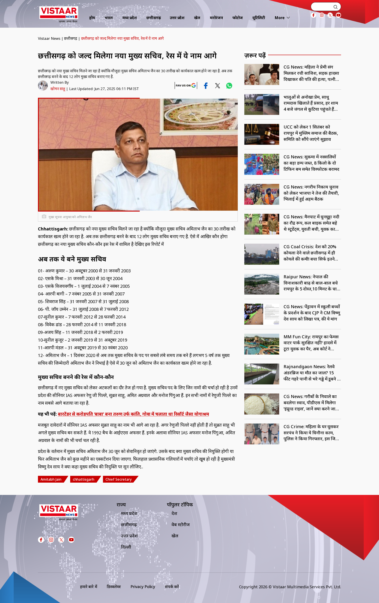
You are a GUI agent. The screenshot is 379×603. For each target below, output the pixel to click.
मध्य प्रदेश (129, 17)
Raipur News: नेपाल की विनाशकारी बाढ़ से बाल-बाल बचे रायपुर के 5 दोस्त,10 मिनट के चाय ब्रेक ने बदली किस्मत (311, 283)
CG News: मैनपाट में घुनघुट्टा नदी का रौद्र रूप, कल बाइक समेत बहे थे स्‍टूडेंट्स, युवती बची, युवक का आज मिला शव (311, 223)
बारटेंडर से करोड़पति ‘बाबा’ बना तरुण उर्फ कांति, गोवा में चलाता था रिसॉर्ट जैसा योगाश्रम (133, 414)
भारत (109, 17)
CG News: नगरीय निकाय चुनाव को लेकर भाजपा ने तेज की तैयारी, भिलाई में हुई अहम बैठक (311, 193)
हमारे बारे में (88, 586)
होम (92, 17)
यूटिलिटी (258, 17)
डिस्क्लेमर (114, 586)
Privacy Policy (143, 586)
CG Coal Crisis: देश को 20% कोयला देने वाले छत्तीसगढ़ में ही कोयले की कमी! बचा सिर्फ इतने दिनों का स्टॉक (310, 253)
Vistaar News (49, 38)
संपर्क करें (172, 586)
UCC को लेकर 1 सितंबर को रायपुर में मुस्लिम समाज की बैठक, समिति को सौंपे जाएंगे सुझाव (311, 133)
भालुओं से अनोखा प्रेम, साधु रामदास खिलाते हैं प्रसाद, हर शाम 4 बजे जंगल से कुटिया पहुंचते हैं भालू (311, 103)
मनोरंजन (216, 17)
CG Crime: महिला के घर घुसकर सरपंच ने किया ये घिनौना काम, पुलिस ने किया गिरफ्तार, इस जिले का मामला (311, 433)
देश (174, 513)
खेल (197, 17)
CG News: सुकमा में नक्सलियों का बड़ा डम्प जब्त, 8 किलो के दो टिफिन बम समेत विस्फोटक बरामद (311, 163)
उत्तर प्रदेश (177, 17)
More (279, 17)
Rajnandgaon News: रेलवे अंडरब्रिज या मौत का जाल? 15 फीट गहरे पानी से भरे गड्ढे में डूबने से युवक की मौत (312, 373)
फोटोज (237, 17)
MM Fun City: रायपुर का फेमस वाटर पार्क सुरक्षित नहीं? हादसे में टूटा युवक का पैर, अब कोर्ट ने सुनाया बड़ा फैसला (311, 343)
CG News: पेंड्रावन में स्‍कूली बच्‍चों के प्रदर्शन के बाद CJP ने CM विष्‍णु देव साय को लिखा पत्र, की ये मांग (312, 313)
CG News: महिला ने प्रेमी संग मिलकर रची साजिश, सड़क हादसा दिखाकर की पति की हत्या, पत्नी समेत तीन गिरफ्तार (311, 73)
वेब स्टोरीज (181, 524)
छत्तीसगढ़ (153, 17)
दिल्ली (126, 547)
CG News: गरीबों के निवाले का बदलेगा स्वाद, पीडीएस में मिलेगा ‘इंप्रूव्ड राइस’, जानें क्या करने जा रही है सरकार (310, 402)
